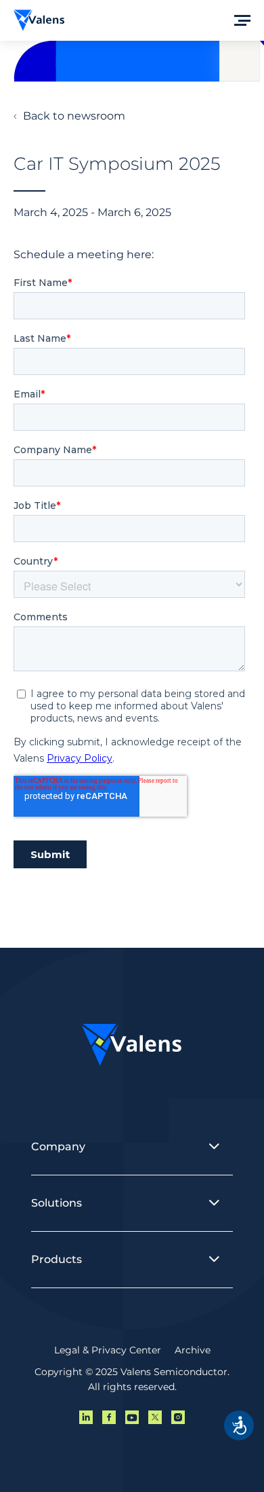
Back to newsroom (74, 115)
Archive (193, 1350)
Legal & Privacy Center (107, 1350)
